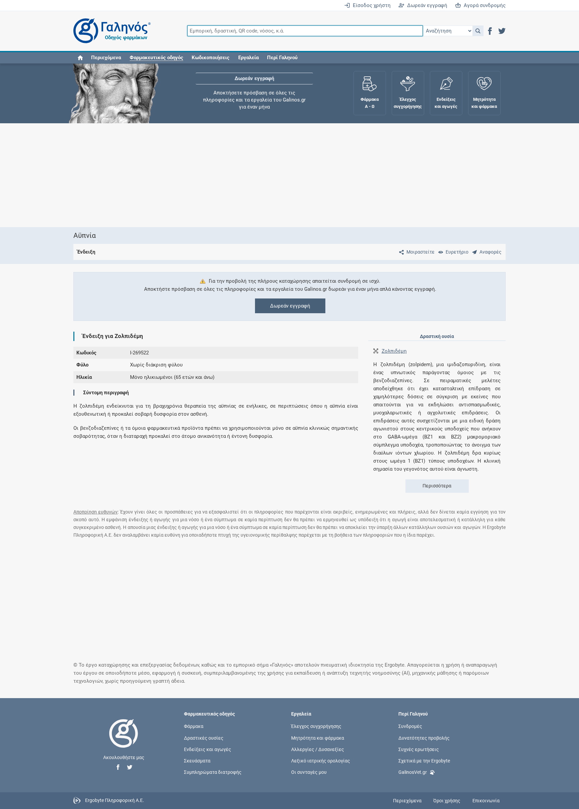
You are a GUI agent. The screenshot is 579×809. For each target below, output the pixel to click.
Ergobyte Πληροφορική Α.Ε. (114, 800)
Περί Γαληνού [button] (282, 58)
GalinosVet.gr (412, 772)
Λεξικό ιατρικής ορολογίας (320, 760)
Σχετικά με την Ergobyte (424, 760)
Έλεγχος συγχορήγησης (254, 84)
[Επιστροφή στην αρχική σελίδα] (123, 740)
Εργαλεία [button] (248, 58)
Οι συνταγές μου (309, 772)
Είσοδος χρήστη (370, 5)
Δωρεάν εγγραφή (425, 5)
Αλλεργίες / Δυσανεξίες (317, 749)
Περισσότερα (437, 485)
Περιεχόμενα (106, 58)
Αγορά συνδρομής (483, 5)
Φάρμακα (193, 726)
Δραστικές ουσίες (203, 737)
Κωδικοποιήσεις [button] (211, 58)
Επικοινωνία (486, 800)
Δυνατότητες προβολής (424, 737)
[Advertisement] (269, 175)
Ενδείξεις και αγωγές (207, 749)
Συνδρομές (410, 726)
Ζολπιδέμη (394, 351)
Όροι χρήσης (446, 800)
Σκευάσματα (197, 760)
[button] (478, 30)
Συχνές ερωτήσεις (418, 749)
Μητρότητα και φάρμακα (317, 737)
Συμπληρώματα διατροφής (213, 772)
